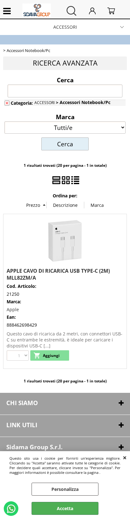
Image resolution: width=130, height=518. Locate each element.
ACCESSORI (65, 27)
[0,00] (115, 11)
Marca (65, 117)
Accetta (65, 508)
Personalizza (65, 489)
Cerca (65, 80)
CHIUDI (125, 457)
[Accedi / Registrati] (96, 11)
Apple (13, 309)
